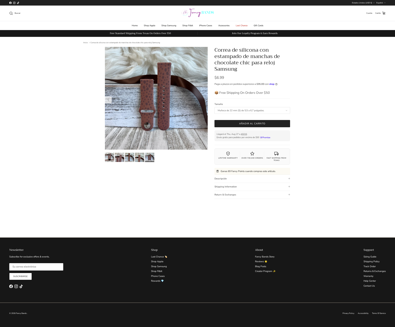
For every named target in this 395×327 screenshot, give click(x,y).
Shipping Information (225, 186)
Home (135, 25)
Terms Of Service (379, 313)
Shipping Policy (372, 261)
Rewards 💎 (157, 280)
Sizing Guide (370, 256)
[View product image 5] (149, 157)
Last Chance (241, 25)
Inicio (85, 42)
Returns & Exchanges (375, 271)
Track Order (370, 266)
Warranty (368, 276)
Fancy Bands (21, 313)
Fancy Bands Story (264, 256)
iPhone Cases (205, 25)
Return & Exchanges (225, 194)
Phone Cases (158, 276)
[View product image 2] (119, 157)
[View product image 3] (129, 157)
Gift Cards (258, 25)
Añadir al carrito (252, 123)
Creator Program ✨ (265, 271)
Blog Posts (260, 266)
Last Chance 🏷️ (159, 256)
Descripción (220, 178)
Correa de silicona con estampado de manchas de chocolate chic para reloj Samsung (125, 42)
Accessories (224, 25)
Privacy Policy (348, 313)
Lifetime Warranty (228, 158)
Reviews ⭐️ (261, 261)
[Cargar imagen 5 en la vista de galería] (156, 98)
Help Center (370, 280)
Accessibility (363, 313)
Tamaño (218, 104)
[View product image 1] (109, 157)
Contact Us (369, 285)
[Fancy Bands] (197, 13)
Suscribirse (20, 276)
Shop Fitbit (187, 25)
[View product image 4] (139, 157)
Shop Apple (149, 25)
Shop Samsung (168, 25)
